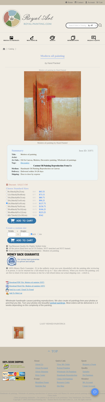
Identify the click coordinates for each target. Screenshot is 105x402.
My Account (88, 382)
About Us (39, 364)
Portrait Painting (63, 368)
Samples (86, 372)
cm (40, 234)
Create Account (89, 386)
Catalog (11, 49)
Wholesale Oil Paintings (66, 372)
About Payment (41, 368)
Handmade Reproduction (67, 375)
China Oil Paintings (65, 379)
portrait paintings (57, 303)
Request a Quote (89, 364)
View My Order (63, 364)
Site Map (60, 386)
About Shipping (41, 372)
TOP (54, 351)
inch (34, 234)
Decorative (25, 163)
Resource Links (63, 382)
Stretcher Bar (40, 386)
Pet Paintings (88, 375)
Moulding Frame (42, 382)
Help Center (40, 375)
